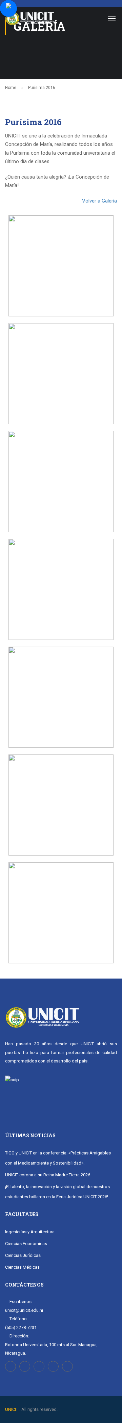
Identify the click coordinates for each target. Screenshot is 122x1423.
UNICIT (11, 1409)
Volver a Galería (99, 201)
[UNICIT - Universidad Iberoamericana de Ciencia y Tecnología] (29, 20)
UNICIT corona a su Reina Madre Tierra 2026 (47, 1174)
